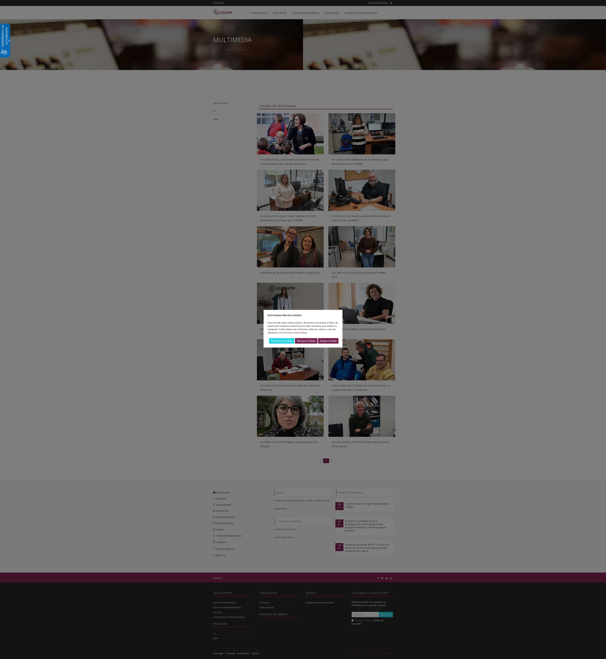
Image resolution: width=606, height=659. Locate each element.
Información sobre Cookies (294, 332)
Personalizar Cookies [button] (281, 340)
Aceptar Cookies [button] (328, 340)
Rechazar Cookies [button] (306, 340)
